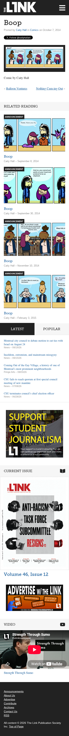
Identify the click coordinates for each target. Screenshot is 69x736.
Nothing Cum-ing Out (49, 88)
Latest (17, 329)
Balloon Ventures (16, 88)
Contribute (10, 703)
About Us (9, 695)
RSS (6, 715)
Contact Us (10, 711)
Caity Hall (21, 30)
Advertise (9, 699)
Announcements (14, 691)
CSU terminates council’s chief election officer (29, 393)
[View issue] (34, 523)
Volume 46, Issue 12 (26, 574)
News (7, 347)
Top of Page (16, 726)
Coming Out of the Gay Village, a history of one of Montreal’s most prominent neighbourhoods (32, 367)
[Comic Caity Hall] (34, 57)
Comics (34, 30)
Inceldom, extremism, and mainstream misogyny (30, 354)
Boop (8, 156)
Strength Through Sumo (18, 673)
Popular (51, 329)
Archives (9, 707)
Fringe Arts (9, 372)
